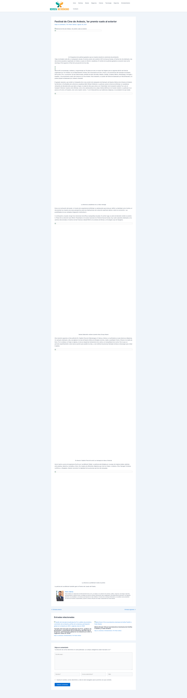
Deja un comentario (60, 24)
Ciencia (101, 3)
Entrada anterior (56, 609)
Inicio (74, 3)
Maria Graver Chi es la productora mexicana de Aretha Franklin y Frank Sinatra (113, 627)
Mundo (87, 3)
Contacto (75, 9)
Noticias (80, 3)
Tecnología (108, 3)
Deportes (116, 3)
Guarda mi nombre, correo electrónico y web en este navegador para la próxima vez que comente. (84, 680)
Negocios (94, 3)
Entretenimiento (125, 3)
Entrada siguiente (130, 609)
